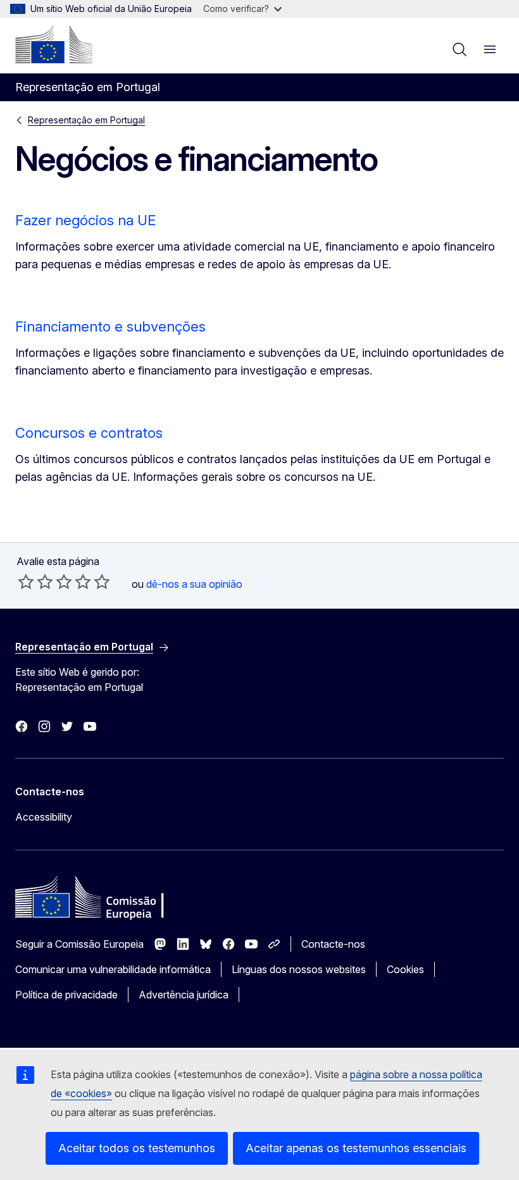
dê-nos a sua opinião (194, 584)
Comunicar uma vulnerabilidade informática (113, 969)
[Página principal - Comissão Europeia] (53, 44)
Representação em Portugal (86, 120)
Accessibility (43, 816)
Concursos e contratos (89, 433)
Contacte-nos (333, 944)
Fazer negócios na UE (85, 220)
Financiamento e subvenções (110, 326)
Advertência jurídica (183, 994)
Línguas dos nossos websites (299, 969)
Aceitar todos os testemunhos (136, 1148)
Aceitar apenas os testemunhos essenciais (356, 1148)
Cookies (405, 969)
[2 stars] (35, 581)
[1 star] (25, 581)
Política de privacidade (66, 994)
